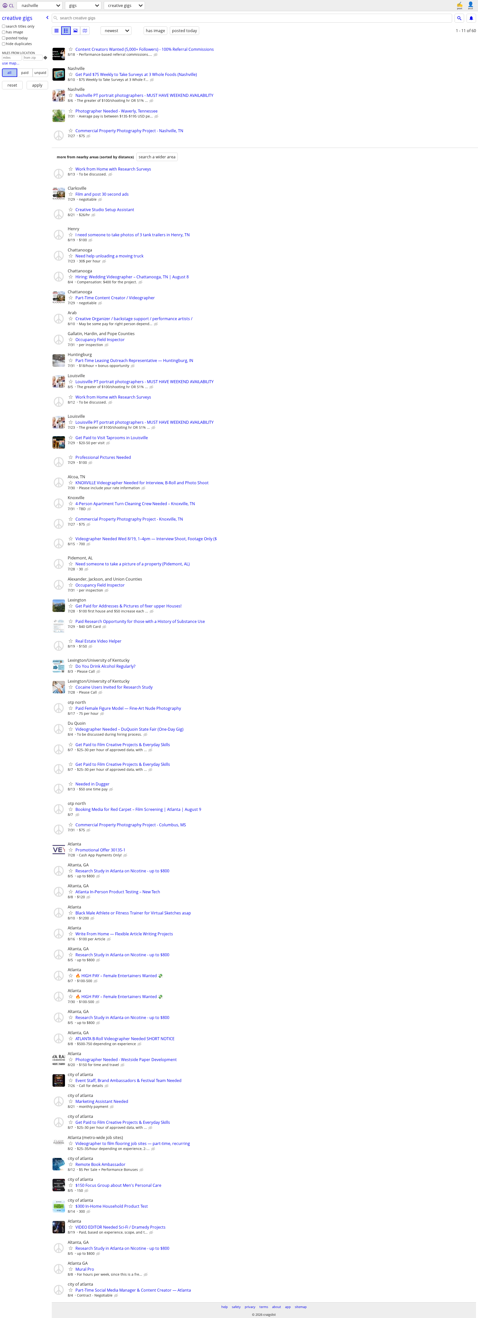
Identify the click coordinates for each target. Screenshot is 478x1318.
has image (14, 32)
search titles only (20, 26)
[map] (85, 30)
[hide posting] (156, 55)
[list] (56, 30)
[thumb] (66, 30)
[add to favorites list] (71, 49)
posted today (17, 38)
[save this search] (471, 18)
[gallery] (75, 30)
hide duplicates (19, 43)
